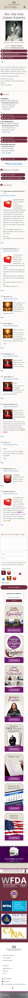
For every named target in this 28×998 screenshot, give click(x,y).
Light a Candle (7, 51)
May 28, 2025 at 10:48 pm (8, 195)
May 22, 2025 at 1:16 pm (10, 298)
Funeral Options (7, 958)
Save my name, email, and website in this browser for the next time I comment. (14, 563)
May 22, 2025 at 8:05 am (10, 325)
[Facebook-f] (13, 988)
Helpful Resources (7, 968)
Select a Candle (6, 568)
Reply (2, 242)
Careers (5, 973)
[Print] (2, 62)
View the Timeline (9, 174)
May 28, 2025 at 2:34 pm (10, 251)
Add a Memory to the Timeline (11, 54)
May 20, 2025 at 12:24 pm (11, 470)
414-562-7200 (6, 109)
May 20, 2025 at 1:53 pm (10, 444)
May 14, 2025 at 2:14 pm (10, 493)
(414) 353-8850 (6, 153)
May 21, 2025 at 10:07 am (10, 379)
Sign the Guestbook (8, 57)
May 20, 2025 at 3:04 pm (10, 406)
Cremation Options (7, 960)
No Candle (6, 582)
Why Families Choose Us (9, 955)
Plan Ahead (5, 965)
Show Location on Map (9, 118)
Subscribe (14, 600)
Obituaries (5, 971)
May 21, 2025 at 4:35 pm (10, 356)
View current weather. (15, 164)
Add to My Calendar (8, 115)
